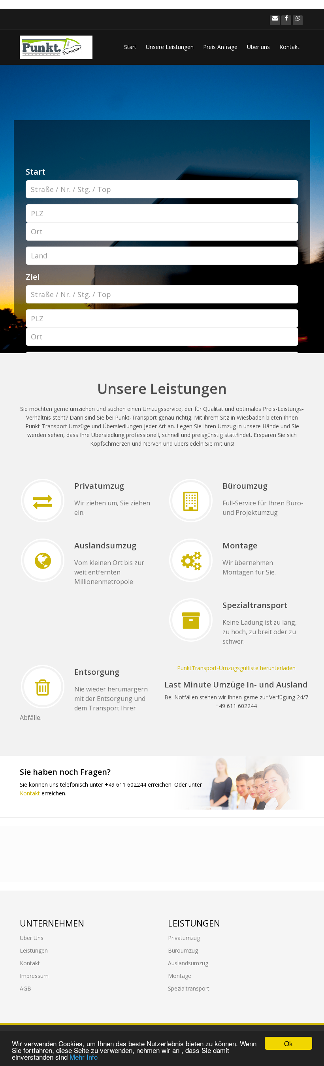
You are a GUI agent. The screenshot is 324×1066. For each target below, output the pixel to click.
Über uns (258, 47)
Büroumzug (183, 950)
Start (130, 47)
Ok (288, 1043)
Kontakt (289, 47)
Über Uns (31, 938)
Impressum (34, 975)
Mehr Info (84, 1057)
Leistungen (34, 950)
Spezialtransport (188, 988)
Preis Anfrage (220, 47)
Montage (179, 975)
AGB (25, 988)
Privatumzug (184, 938)
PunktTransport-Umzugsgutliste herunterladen (236, 668)
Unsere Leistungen (170, 47)
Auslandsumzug (188, 963)
